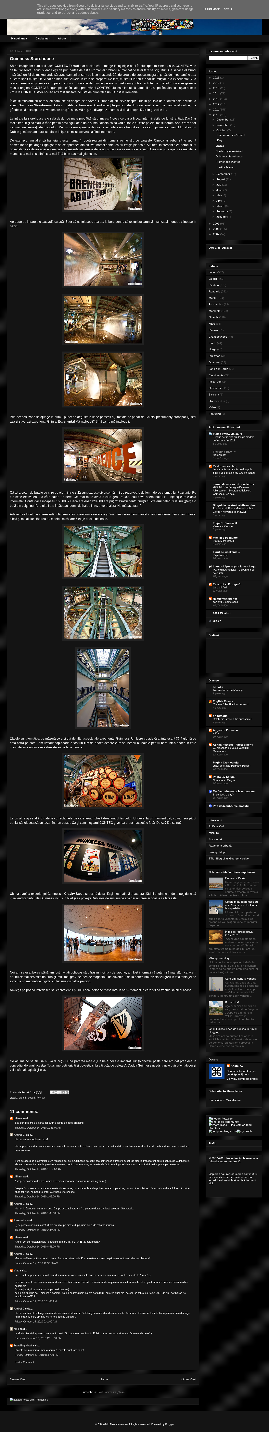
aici (211, 1183)
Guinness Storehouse (229, 156)
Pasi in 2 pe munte (225, 537)
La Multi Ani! (220, 587)
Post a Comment (24, 1362)
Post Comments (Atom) (110, 1392)
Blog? (217, 620)
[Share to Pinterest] (67, 1092)
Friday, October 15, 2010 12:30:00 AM (36, 1263)
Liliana (18, 1118)
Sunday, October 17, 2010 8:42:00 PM (36, 1354)
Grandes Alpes (218, 336)
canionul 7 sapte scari (225, 601)
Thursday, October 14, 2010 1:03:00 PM (37, 1196)
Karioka (218, 687)
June (219, 190)
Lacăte (220, 145)
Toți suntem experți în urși (228, 690)
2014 (216, 93)
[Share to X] (60, 1092)
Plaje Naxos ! (220, 555)
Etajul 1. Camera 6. (225, 523)
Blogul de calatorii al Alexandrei (234, 505)
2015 (216, 88)
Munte (213, 298)
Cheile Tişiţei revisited (229, 151)
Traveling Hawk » (224, 451)
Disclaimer (42, 38)
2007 (216, 234)
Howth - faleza (225, 167)
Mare (212, 323)
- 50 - (216, 733)
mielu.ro (214, 832)
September (223, 173)
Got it (228, 9)
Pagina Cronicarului (226, 762)
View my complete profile (242, 1078)
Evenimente (216, 375)
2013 (216, 98)
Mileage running (219, 958)
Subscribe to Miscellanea (225, 1100)
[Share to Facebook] (63, 1092)
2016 (216, 82)
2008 (216, 228)
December (223, 119)
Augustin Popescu (225, 730)
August (221, 179)
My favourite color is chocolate (234, 791)
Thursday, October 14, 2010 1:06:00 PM (37, 1213)
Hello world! (219, 454)
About (62, 38)
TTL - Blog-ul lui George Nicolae (229, 858)
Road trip (214, 291)
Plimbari (214, 285)
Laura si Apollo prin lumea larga (234, 566)
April (219, 200)
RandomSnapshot (225, 598)
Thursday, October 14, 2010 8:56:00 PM (37, 1246)
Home (104, 1379)
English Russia (223, 701)
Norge (212, 349)
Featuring (215, 413)
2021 (216, 77)
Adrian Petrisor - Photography (233, 744)
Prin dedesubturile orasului (231, 805)
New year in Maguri (224, 780)
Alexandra (20, 1220)
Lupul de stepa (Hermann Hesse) (231, 765)
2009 (216, 223)
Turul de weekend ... (226, 551)
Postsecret (215, 839)
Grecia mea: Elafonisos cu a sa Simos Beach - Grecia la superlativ (241, 905)
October (221, 130)
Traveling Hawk (23, 1345)
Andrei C (19, 1308)
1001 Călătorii (222, 613)
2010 (216, 115)
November (223, 125)
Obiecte (213, 317)
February (222, 211)
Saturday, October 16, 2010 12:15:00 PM (38, 1338)
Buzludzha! (232, 1002)
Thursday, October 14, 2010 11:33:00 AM (38, 1127)
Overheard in (217, 401)
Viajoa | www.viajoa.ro (227, 433)
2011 (216, 109)
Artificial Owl (216, 826)
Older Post (188, 1379)
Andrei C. (19, 1134)
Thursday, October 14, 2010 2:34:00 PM (37, 1229)
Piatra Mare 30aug (223, 540)
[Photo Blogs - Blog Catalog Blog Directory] (234, 1128)
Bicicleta (214, 394)
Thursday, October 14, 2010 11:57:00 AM (38, 1169)
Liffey (219, 140)
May (219, 195)
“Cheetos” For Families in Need (230, 704)
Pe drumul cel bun (225, 466)
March (220, 206)
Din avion (214, 355)
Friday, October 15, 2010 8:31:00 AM (36, 1301)
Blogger (169, 1424)
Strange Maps (217, 852)
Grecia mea (216, 388)
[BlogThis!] (56, 1092)
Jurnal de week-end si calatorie (234, 484)
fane (16, 1328)
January (221, 216)
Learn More (211, 9)
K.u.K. (212, 343)
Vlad (16, 1270)
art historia (220, 715)
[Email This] (52, 1092)
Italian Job (215, 381)
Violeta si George (223, 526)
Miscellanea (19, 38)
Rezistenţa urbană (220, 845)
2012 (216, 104)
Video (212, 407)
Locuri (31, 1097)
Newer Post (18, 1379)
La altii (22, 1097)
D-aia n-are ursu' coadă (230, 135)
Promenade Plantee (228, 161)
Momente (215, 310)
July (219, 184)
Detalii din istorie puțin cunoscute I (232, 719)
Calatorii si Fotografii (227, 584)
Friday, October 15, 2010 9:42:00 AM (36, 1321)
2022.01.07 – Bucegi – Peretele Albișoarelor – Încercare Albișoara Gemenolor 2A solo (232, 491)
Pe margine (216, 304)
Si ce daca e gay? (223, 794)
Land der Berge (218, 368)
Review (40, 1097)
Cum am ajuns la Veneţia (240, 978)
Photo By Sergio (224, 776)
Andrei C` (19, 1253)
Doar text (214, 362)
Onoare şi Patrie (235, 878)
